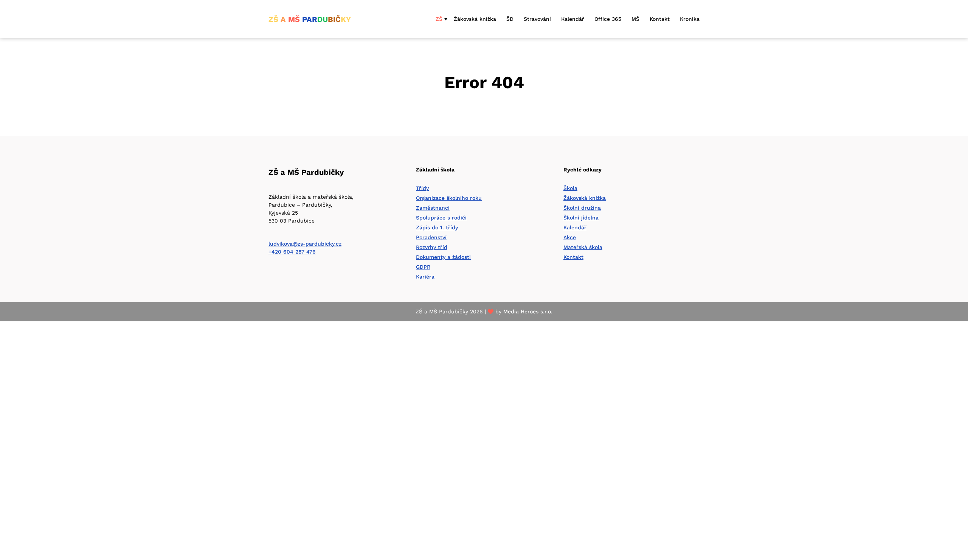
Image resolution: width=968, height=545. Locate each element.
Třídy (422, 188)
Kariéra (425, 277)
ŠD (509, 19)
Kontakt (660, 19)
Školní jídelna (581, 218)
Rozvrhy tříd (431, 247)
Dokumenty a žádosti (443, 257)
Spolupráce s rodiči (441, 218)
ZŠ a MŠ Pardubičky (306, 172)
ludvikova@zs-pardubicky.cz (304, 244)
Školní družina (582, 208)
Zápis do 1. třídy (437, 227)
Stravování (537, 19)
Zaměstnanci (433, 208)
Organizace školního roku (449, 198)
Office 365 (607, 19)
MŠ (635, 19)
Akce (569, 237)
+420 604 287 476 (292, 252)
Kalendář (572, 19)
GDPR (423, 267)
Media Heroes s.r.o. (527, 311)
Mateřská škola (582, 247)
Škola (570, 188)
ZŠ (439, 19)
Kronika (690, 19)
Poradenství (431, 237)
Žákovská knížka (475, 19)
